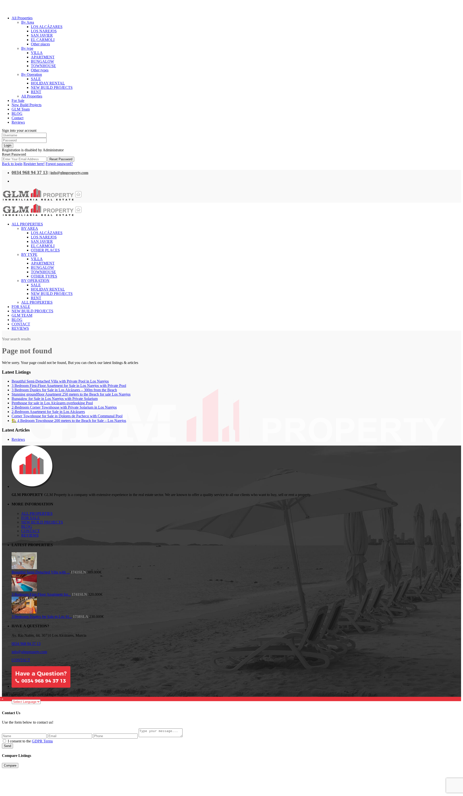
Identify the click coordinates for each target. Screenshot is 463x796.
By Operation (31, 74)
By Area (27, 22)
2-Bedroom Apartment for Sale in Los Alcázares (48, 412)
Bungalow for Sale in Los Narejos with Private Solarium (55, 399)
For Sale (18, 100)
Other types (39, 70)
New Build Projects (26, 105)
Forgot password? (59, 164)
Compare (10, 765)
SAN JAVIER (42, 35)
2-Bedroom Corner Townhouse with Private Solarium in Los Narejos (64, 407)
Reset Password (60, 159)
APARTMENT (42, 57)
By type (27, 48)
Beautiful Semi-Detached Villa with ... (41, 572)
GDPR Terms (42, 741)
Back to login (12, 164)
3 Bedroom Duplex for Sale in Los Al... (42, 616)
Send (7, 746)
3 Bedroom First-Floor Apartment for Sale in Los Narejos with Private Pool (69, 386)
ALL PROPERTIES (37, 513)
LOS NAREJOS (44, 31)
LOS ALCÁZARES (46, 27)
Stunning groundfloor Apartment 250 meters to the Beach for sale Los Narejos (71, 394)
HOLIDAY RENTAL (48, 83)
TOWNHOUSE (43, 66)
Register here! (34, 164)
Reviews (18, 122)
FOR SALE (30, 518)
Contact (17, 118)
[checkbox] (4, 740)
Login (7, 145)
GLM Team (21, 109)
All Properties (22, 18)
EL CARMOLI (42, 40)
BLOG (17, 114)
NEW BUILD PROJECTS (52, 87)
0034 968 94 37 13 (26, 644)
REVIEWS (30, 535)
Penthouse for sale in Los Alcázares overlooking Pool (52, 403)
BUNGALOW (42, 61)
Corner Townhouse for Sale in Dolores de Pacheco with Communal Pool (67, 416)
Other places (40, 44)
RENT (36, 92)
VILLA (37, 53)
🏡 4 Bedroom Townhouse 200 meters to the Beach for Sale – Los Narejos (69, 421)
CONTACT (30, 531)
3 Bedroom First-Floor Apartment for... (41, 594)
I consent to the (30, 741)
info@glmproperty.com (29, 652)
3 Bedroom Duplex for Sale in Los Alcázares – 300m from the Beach (64, 390)
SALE (36, 79)
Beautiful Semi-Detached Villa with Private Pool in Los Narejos (60, 381)
